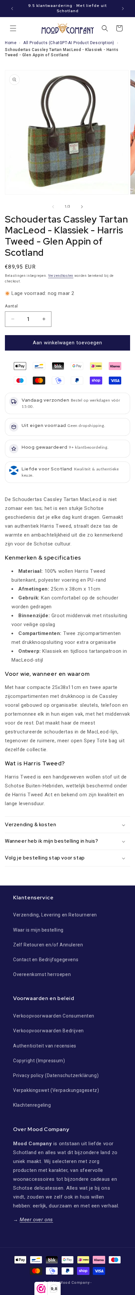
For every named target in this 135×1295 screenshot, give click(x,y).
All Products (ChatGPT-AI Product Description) (68, 42)
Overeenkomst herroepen (42, 974)
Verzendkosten (60, 276)
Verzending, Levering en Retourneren (55, 914)
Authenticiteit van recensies (44, 1045)
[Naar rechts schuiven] (82, 206)
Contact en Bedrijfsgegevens (45, 959)
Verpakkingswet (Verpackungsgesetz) (56, 1090)
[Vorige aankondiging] (12, 8)
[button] (13, 28)
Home (10, 42)
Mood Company (74, 1283)
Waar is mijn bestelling (38, 930)
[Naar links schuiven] (53, 206)
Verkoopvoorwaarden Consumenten (53, 1015)
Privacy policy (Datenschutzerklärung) (56, 1075)
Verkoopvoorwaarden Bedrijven (48, 1030)
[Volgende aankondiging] (123, 8)
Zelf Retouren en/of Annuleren (48, 944)
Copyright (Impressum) (39, 1060)
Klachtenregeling (32, 1105)
